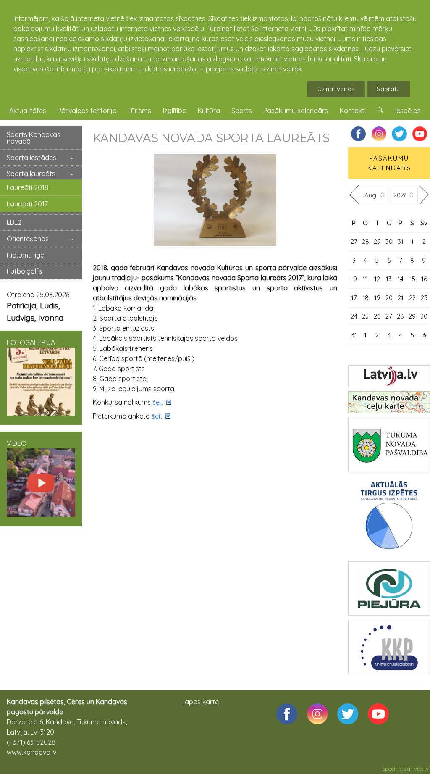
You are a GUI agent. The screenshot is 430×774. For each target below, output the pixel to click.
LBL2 (14, 222)
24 (354, 316)
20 (389, 298)
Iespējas (408, 110)
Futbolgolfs (24, 271)
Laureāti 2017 (27, 204)
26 (377, 316)
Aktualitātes (27, 110)
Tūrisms (139, 110)
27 (354, 241)
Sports (241, 110)
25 (365, 316)
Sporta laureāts (31, 173)
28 (365, 241)
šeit (157, 402)
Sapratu (388, 89)
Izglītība (174, 110)
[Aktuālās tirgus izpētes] (389, 517)
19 (377, 298)
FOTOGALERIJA (31, 342)
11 (365, 279)
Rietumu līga (26, 255)
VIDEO (16, 443)
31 (401, 241)
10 (354, 279)
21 (401, 298)
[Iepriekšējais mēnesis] (354, 194)
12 (377, 279)
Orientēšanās (28, 238)
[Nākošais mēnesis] (424, 194)
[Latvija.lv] (389, 376)
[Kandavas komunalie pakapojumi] (389, 647)
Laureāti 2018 (27, 187)
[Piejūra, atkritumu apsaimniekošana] (389, 588)
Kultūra (209, 110)
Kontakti (353, 110)
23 (424, 298)
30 (389, 241)
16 (424, 279)
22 (412, 298)
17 (354, 298)
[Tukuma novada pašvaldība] (389, 444)
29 (377, 241)
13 (389, 279)
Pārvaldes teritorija (87, 110)
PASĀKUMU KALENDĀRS (389, 163)
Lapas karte (200, 702)
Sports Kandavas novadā (33, 137)
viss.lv (421, 768)
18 (365, 298)
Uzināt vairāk (336, 89)
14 (401, 279)
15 (412, 279)
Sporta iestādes (31, 157)
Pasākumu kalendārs (295, 110)
